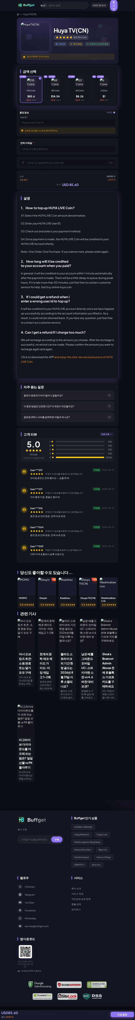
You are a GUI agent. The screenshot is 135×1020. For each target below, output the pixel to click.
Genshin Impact (81, 857)
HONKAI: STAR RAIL (83, 827)
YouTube (29, 902)
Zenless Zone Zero (82, 849)
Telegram (30, 894)
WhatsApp (30, 918)
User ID (24, 117)
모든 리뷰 (105, 434)
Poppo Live (102, 834)
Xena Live (96, 865)
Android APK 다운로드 (31, 971)
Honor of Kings (104, 857)
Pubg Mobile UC (81, 834)
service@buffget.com (37, 926)
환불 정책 (76, 904)
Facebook (30, 910)
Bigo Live (103, 849)
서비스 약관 (77, 893)
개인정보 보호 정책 (81, 898)
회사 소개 (76, 888)
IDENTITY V (79, 865)
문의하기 (76, 909)
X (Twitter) (30, 886)
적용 (111, 162)
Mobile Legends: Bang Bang (87, 842)
